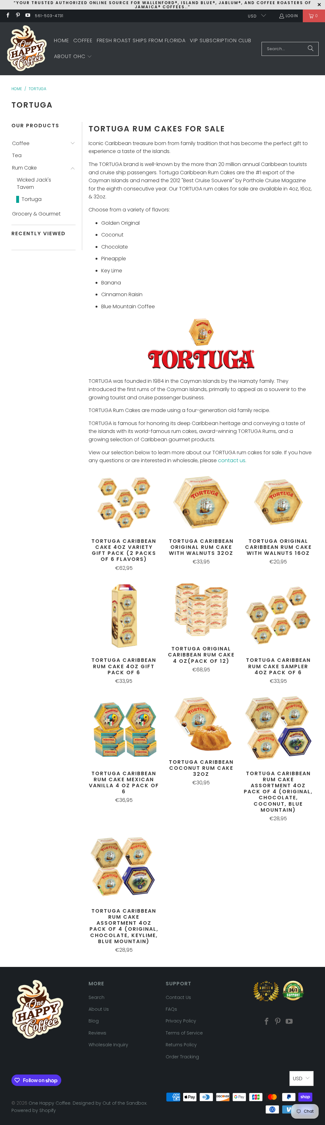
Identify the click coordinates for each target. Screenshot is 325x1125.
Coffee (21, 143)
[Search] (311, 49)
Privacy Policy (181, 1021)
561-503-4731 (49, 15)
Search (96, 997)
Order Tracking (182, 1057)
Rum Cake (24, 167)
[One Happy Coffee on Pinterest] (17, 15)
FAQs (171, 1009)
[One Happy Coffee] (27, 48)
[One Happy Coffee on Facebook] (7, 15)
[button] (73, 57)
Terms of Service (184, 1033)
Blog (94, 1021)
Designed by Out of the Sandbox (109, 1103)
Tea (17, 155)
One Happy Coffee (49, 1103)
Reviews (97, 1033)
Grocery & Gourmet (36, 213)
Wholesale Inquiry (108, 1045)
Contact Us (178, 997)
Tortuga (32, 199)
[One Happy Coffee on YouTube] (27, 15)
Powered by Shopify (33, 1110)
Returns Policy (181, 1045)
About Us (99, 1009)
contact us (231, 460)
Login (292, 15)
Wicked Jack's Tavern (34, 183)
